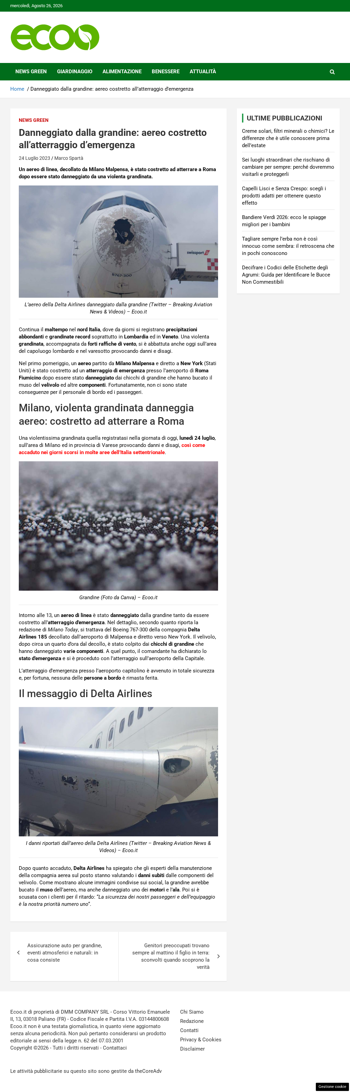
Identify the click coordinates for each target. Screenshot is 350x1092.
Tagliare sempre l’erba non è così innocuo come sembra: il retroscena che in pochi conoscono (288, 246)
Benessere (165, 71)
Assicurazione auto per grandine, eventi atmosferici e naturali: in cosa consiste (64, 952)
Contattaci (115, 1048)
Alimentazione (122, 71)
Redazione (192, 1021)
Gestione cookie (332, 1086)
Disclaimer (192, 1049)
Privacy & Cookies (200, 1040)
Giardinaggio (74, 71)
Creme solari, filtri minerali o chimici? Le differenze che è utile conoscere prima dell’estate (288, 138)
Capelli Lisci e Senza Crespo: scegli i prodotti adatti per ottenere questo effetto (284, 195)
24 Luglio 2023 (34, 158)
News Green (31, 71)
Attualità (203, 71)
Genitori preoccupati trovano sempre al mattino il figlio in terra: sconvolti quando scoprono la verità (171, 956)
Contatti (189, 1030)
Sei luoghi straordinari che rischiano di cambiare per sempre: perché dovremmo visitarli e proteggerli (288, 167)
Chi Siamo (192, 1012)
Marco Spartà (68, 158)
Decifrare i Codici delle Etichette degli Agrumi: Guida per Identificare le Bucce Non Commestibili (286, 275)
